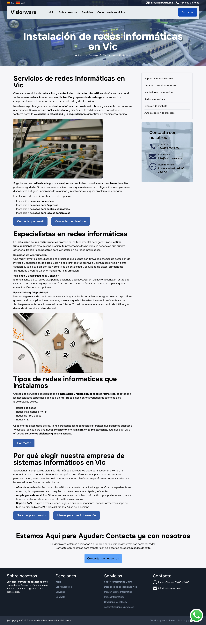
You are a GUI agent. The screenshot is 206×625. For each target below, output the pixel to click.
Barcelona (93, 55)
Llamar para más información (76, 515)
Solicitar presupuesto (31, 515)
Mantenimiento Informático (158, 92)
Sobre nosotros (68, 12)
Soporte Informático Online (158, 78)
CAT (23, 2)
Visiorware (23, 12)
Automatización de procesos (159, 112)
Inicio (51, 12)
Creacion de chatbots (155, 106)
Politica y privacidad (188, 620)
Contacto (60, 596)
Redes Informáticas (154, 99)
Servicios (87, 12)
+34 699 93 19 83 (189, 2)
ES (12, 2)
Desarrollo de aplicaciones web (160, 85)
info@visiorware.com (162, 2)
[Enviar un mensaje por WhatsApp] (196, 615)
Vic (104, 55)
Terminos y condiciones (162, 620)
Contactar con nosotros (103, 558)
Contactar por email (30, 221)
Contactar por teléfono (70, 221)
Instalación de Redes (121, 55)
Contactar (188, 12)
